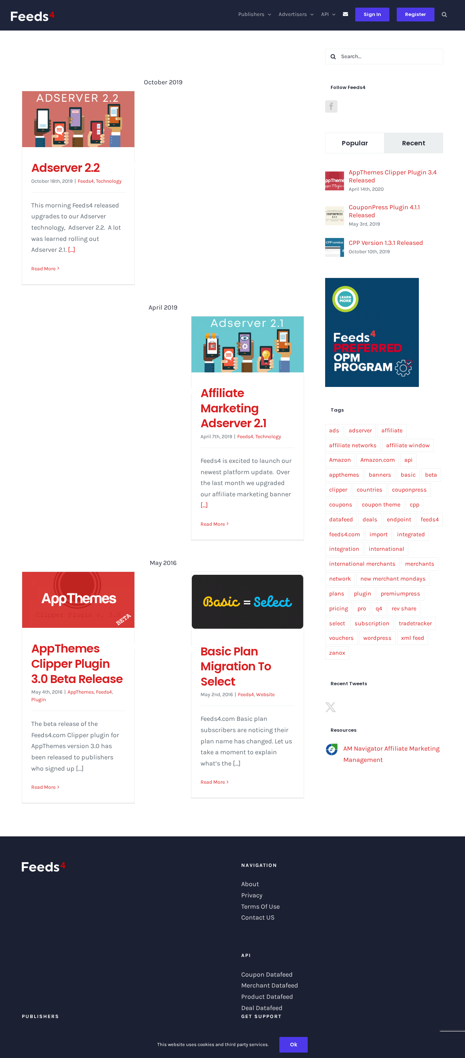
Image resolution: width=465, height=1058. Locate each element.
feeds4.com (344, 534)
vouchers (341, 637)
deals (370, 519)
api (408, 459)
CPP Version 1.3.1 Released (386, 243)
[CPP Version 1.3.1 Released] (334, 243)
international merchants (362, 563)
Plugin (38, 699)
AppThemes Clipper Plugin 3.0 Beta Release (77, 663)
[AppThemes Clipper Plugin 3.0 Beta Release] (78, 600)
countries (370, 489)
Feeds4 (86, 181)
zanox (337, 652)
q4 (379, 608)
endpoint (399, 519)
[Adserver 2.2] (78, 119)
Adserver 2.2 (65, 167)
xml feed (412, 637)
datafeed (341, 519)
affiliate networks (353, 445)
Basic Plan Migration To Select (236, 666)
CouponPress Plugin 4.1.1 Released (384, 211)
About (250, 884)
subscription (372, 623)
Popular (355, 143)
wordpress (377, 637)
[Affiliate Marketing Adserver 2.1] (247, 344)
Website (265, 694)
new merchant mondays (393, 578)
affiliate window (408, 445)
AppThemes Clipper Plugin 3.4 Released (393, 176)
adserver (360, 430)
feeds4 (430, 519)
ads (334, 430)
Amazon (340, 459)
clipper (338, 489)
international (386, 548)
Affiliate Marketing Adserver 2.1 (233, 408)
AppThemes (81, 692)
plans (336, 593)
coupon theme (381, 504)
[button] (444, 14)
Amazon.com (377, 459)
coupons (340, 504)
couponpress (409, 489)
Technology (109, 181)
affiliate (392, 430)
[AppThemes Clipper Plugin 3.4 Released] (334, 177)
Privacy (251, 895)
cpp (414, 504)
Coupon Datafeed (267, 974)
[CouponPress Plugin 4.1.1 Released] (334, 212)
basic (408, 474)
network (340, 578)
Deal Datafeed (262, 1008)
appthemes (344, 474)
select (337, 623)
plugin (362, 593)
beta (431, 474)
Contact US (258, 917)
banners (380, 474)
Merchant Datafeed (269, 985)
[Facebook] (331, 106)
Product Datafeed (267, 997)
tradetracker (415, 623)
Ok (293, 1044)
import (378, 534)
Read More (43, 269)
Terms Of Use (260, 906)
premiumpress (400, 593)
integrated (411, 534)
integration (344, 548)
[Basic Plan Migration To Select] (247, 601)
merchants (419, 563)
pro (361, 608)
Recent (413, 143)
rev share (404, 608)
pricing (338, 608)
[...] (71, 250)
